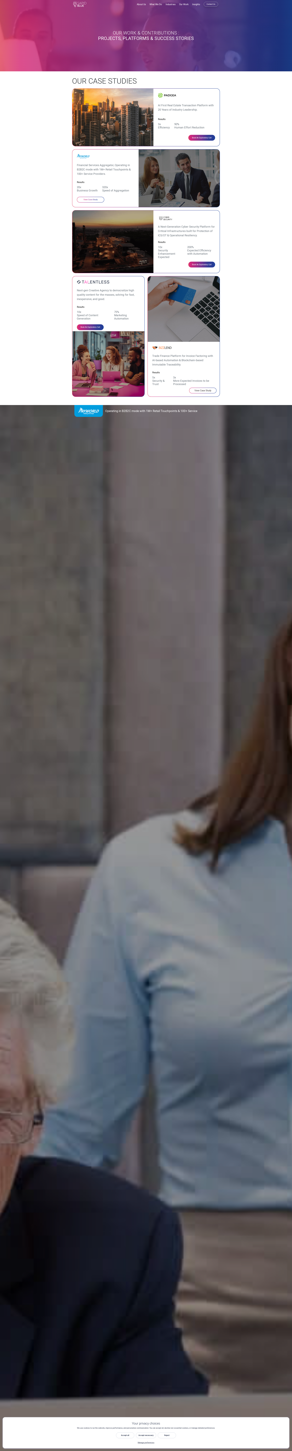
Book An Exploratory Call (201, 138)
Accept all (125, 1435)
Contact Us (211, 4)
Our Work (184, 4)
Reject (166, 1435)
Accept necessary (146, 1435)
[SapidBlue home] (80, 4)
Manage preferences (146, 1443)
